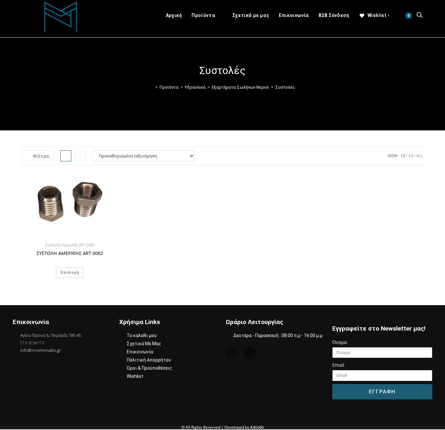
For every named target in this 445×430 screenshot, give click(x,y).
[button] (98, 179)
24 (411, 156)
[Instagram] (232, 352)
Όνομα (339, 342)
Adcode (257, 427)
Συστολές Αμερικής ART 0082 (69, 245)
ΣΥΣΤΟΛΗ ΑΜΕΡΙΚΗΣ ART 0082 (69, 253)
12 (403, 156)
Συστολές (285, 87)
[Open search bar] (419, 16)
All (419, 156)
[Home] (151, 87)
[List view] (80, 155)
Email (338, 365)
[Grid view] (65, 155)
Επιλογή (70, 272)
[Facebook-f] (249, 352)
